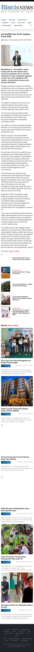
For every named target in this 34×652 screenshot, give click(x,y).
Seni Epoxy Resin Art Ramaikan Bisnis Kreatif (17, 606)
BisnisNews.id (6, 69)
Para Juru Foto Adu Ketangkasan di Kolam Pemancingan (16, 361)
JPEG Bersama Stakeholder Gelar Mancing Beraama (15, 509)
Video (17, 635)
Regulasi (5, 23)
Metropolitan (6, 25)
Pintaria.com (5, 196)
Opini (29, 23)
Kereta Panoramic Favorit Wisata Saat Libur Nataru (21, 258)
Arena (13, 23)
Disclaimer (14, 640)
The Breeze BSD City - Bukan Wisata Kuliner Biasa (22, 285)
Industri (3, 20)
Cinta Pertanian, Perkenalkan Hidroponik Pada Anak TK (13, 558)
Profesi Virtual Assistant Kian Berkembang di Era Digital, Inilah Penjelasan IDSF (21, 312)
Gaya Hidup (18, 25)
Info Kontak (24, 640)
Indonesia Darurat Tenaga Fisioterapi (21, 272)
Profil (4, 638)
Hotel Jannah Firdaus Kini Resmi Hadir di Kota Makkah (14, 410)
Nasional (12, 20)
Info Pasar (21, 23)
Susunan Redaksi (14, 638)
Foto (27, 633)
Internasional (22, 20)
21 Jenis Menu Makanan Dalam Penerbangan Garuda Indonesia (22, 298)
